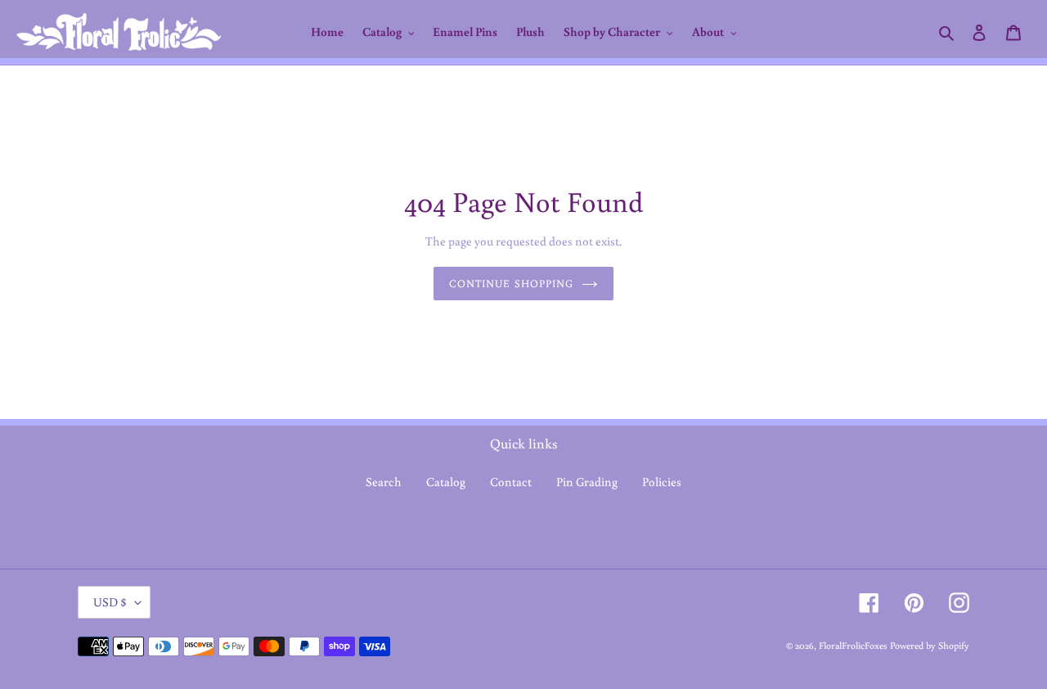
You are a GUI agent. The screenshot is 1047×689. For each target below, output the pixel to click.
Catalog (445, 481)
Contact (511, 481)
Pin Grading (587, 481)
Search (384, 481)
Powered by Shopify (929, 645)
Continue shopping (511, 283)
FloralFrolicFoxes (853, 645)
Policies (661, 481)
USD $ (110, 602)
